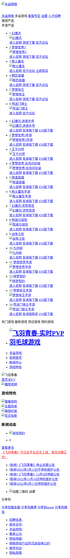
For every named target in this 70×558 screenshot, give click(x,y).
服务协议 (15, 548)
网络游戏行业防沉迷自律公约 (29, 543)
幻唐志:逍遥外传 (23, 121)
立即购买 (42, 71)
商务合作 (15, 524)
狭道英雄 (18, 177)
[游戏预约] (17, 433)
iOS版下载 (46, 130)
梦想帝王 (18, 89)
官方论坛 (42, 42)
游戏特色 (15, 367)
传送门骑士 (19, 103)
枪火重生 (18, 61)
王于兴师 (18, 149)
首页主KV (9, 379)
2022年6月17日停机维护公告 (32, 483)
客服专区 (34, 16)
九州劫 (18, 248)
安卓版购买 (30, 314)
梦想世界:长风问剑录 (26, 163)
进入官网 (15, 42)
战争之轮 (18, 234)
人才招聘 (54, 16)
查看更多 (8, 447)
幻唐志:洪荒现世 (23, 205)
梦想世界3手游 (22, 135)
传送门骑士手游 (24, 304)
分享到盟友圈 (11, 507)
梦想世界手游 (22, 262)
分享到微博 (29, 507)
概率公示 (15, 534)
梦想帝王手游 (22, 290)
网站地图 (15, 538)
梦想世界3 (19, 47)
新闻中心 (15, 362)
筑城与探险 (19, 220)
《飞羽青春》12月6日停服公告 (34, 474)
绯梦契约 (19, 276)
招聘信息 (15, 520)
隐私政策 (15, 552)
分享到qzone (45, 507)
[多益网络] (9, 4)
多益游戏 (15, 353)
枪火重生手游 (21, 191)
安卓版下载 (30, 130)
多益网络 (8, 16)
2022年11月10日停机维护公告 (33, 479)
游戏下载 (29, 42)
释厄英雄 (18, 75)
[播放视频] (9, 384)
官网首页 (15, 357)
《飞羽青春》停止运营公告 (32, 465)
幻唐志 (16, 33)
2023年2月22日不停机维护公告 (34, 469)
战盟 (44, 16)
